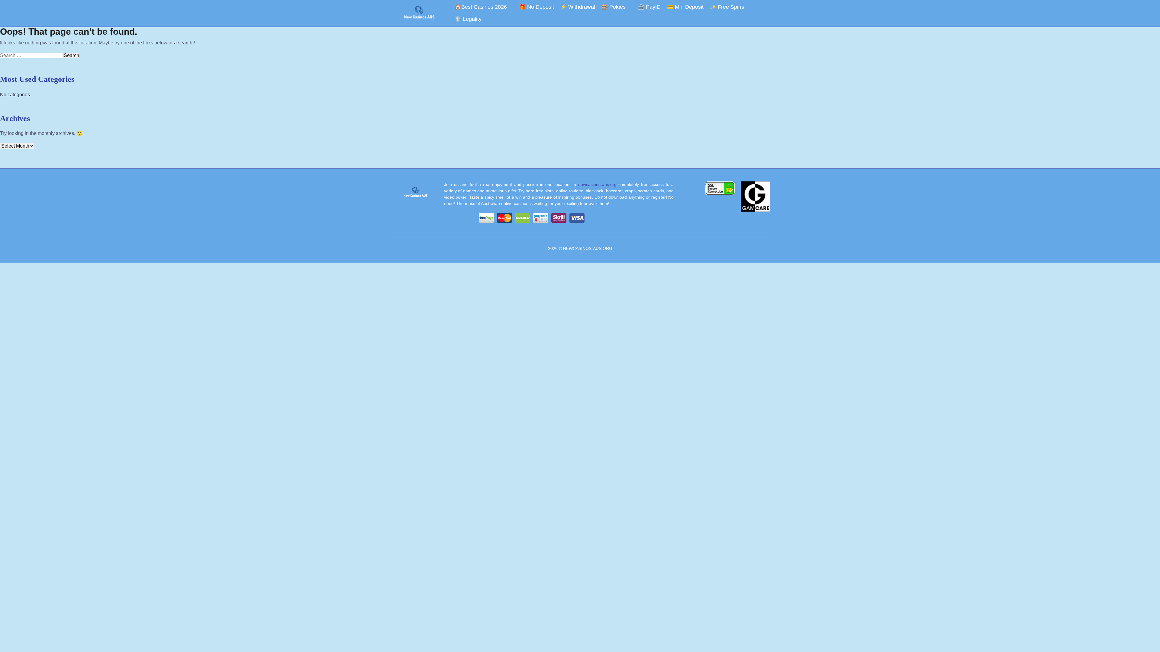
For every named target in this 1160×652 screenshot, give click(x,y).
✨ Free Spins (727, 7)
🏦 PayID (649, 7)
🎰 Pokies (613, 7)
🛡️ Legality (468, 19)
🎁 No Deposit (536, 7)
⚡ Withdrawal (577, 7)
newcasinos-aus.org (597, 184)
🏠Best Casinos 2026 (481, 7)
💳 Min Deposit (685, 7)
